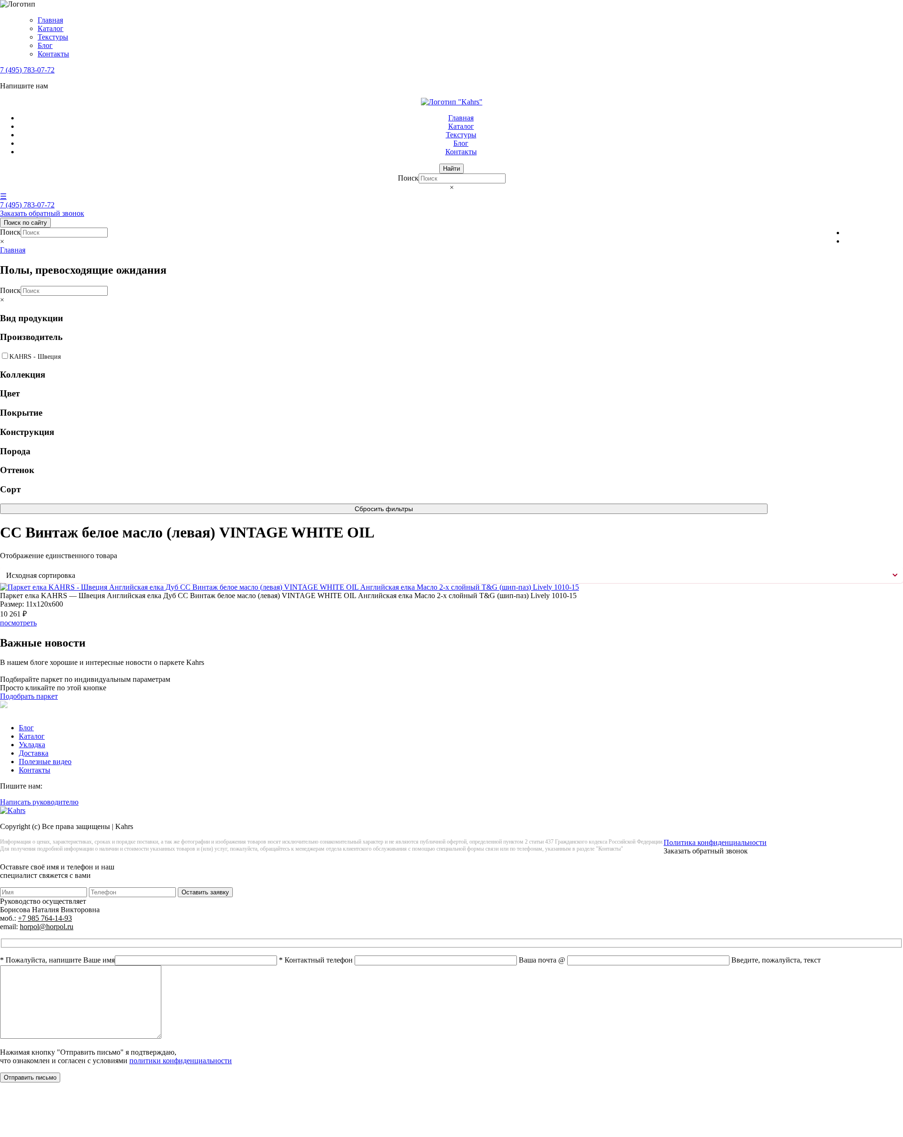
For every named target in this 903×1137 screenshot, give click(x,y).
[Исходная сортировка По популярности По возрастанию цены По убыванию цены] (451, 575)
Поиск (408, 178)
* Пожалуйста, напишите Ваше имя (57, 960)
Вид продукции (31, 318)
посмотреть (18, 623)
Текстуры (53, 37)
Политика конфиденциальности (715, 842)
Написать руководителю (39, 802)
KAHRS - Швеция (35, 356)
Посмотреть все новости (39, 671)
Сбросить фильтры (384, 509)
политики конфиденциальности (180, 1061)
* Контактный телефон (317, 960)
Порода (15, 451)
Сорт (10, 489)
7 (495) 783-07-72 (27, 70)
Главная (50, 20)
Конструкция (27, 432)
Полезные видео (45, 762)
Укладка (32, 745)
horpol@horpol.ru (46, 927)
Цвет (10, 393)
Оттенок (17, 470)
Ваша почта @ (543, 960)
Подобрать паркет (29, 696)
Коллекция (22, 374)
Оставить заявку (205, 892)
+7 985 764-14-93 (45, 918)
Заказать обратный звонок (42, 213)
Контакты (53, 54)
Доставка (33, 753)
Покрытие (21, 413)
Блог (45, 45)
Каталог (50, 28)
